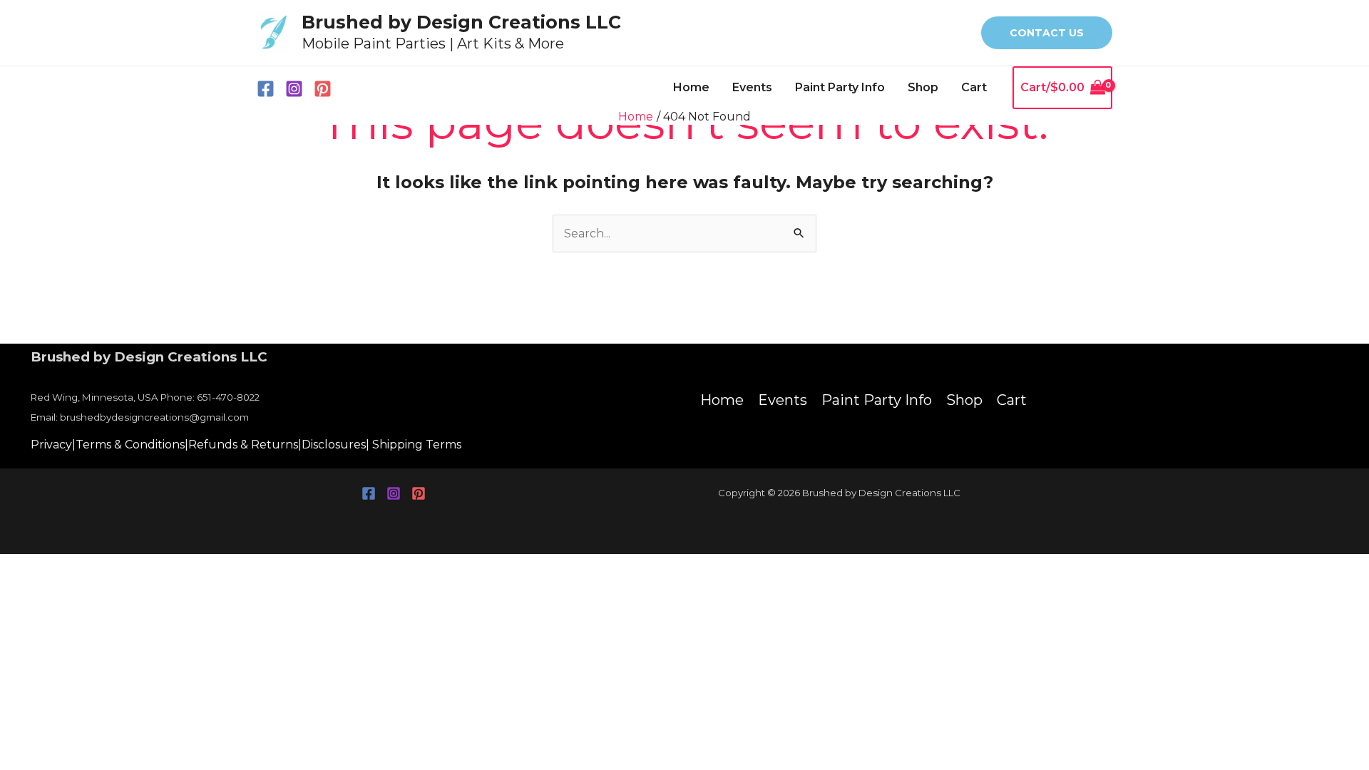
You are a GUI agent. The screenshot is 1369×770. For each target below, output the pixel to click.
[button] (1046, 32)
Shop (923, 87)
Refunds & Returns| (245, 444)
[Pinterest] (323, 89)
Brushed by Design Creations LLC (461, 22)
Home (691, 87)
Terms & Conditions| (132, 444)
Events (752, 87)
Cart (974, 87)
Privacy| (53, 444)
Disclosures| (335, 444)
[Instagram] (294, 89)
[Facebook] (266, 89)
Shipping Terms (416, 444)
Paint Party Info (840, 87)
